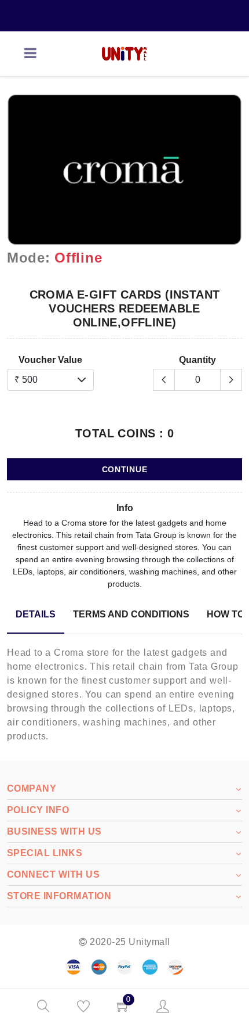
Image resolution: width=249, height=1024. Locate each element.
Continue (125, 469)
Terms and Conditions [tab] (131, 614)
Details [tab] (36, 614)
